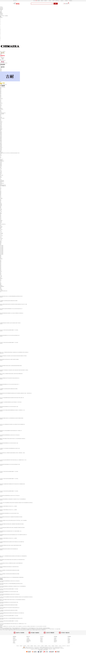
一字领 (1, 211)
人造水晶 (1, 229)
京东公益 (60, 645)
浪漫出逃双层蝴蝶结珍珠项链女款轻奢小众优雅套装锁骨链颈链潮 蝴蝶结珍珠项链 (11, 365)
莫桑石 (1, 227)
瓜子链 (1, 170)
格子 (0, 214)
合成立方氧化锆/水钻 (3, 224)
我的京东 (45, 0)
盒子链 (1, 171)
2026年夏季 (1, 253)
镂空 (0, 268)
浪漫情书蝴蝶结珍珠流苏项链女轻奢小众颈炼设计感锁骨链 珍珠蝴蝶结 (9, 359)
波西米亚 (1, 121)
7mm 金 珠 (37, 626)
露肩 (0, 260)
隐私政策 (56, 645)
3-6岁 (0, 236)
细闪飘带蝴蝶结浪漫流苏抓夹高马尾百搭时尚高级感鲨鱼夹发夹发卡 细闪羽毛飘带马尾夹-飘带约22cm (13, 534)
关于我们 (17, 645)
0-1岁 (0, 232)
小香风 (1, 124)
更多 (0, 89)
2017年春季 (1, 246)
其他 (0, 107)
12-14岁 (1, 240)
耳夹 (0, 99)
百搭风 (1, 150)
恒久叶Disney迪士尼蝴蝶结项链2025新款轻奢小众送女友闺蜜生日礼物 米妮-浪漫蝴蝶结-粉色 (12, 424)
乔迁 (0, 195)
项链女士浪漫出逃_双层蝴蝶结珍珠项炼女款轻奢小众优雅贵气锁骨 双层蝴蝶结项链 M (11, 373)
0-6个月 (1, 231)
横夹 (0, 174)
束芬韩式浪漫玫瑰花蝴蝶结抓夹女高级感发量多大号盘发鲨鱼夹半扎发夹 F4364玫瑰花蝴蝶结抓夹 (13, 586)
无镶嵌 (1, 117)
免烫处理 (1, 278)
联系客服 (24, 645)
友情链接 (42, 645)
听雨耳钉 (14, 626)
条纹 (0, 216)
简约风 (1, 131)
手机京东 (57, 0)
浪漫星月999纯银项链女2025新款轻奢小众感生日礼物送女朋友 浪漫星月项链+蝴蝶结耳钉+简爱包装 (13, 355)
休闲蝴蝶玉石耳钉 (5, 626)
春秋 (0, 256)
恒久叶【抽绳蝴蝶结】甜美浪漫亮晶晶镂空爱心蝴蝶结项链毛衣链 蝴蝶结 (9, 570)
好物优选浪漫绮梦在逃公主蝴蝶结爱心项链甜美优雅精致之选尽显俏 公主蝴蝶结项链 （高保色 (12, 452)
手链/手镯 (1, 98)
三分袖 (1, 275)
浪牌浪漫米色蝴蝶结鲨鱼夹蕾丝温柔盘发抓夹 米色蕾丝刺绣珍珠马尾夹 (9, 566)
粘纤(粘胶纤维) (2, 180)
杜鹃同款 (28, 626)
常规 (0, 269)
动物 (0, 218)
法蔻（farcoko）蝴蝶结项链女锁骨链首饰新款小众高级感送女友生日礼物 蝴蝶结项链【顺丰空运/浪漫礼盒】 (14, 352)
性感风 (1, 149)
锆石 (0, 223)
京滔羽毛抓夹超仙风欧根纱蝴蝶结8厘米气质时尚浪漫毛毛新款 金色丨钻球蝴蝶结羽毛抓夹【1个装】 (13, 623)
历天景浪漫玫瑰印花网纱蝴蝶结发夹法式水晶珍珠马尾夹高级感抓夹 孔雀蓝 (10, 464)
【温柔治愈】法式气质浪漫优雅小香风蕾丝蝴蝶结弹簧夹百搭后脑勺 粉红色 (10, 448)
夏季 (0, 255)
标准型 (1, 165)
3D (0, 259)
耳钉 (0, 94)
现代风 (1, 143)
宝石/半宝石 (1, 109)
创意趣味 (1, 220)
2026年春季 (1, 251)
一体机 (1, 10)
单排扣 (1, 271)
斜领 (0, 212)
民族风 (1, 126)
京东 (19, 3)
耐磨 (0, 284)
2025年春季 (1, 247)
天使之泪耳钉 (10, 626)
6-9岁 (0, 237)
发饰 (0, 100)
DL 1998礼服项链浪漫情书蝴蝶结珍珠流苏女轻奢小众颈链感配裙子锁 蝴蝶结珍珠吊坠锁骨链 (12, 527)
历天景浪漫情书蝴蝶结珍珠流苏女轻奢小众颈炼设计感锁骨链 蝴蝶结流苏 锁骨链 (10, 545)
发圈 (0, 93)
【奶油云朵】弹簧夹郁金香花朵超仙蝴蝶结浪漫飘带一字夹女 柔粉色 (9, 342)
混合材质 (1, 226)
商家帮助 (32, 645)
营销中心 (35, 645)
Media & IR (68, 645)
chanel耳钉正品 (24, 626)
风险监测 (53, 645)
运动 (0, 219)
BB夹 (0, 167)
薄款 (0, 270)
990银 (1, 182)
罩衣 (0, 106)
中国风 (1, 146)
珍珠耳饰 (3, 15)
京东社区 (49, 645)
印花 (0, 264)
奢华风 (1, 138)
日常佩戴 (1, 198)
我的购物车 (66, 3)
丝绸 (0, 243)
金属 (0, 287)
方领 (0, 210)
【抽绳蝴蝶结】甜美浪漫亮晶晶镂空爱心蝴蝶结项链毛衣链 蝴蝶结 (8, 300)
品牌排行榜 (1, 8)
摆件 (0, 92)
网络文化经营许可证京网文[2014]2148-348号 (46, 648)
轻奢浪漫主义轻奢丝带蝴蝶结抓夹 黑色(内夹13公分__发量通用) (8, 506)
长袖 (0, 277)
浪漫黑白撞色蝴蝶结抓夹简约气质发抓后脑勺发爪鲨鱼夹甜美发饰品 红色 (9, 607)
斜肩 (0, 262)
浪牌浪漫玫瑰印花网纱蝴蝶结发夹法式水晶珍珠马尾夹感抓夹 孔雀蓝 (9, 406)
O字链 (1, 166)
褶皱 (0, 261)
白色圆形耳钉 (20, 626)
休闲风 (1, 148)
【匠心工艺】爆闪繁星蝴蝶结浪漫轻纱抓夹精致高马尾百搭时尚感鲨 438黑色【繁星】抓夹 (12, 397)
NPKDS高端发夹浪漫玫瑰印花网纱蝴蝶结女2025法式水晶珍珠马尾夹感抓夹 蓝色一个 (11, 308)
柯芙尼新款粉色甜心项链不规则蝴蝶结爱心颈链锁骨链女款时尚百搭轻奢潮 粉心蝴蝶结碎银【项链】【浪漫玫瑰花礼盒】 (16, 393)
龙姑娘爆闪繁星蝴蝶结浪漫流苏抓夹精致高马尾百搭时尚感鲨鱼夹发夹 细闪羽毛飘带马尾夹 (12, 541)
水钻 (0, 116)
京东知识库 (1, 7)
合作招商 (28, 645)
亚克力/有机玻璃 (2, 118)
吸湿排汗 (1, 285)
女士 (0, 190)
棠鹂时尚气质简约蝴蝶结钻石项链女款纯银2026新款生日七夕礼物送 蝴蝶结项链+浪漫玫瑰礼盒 (12, 438)
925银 (1, 179)
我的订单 (42, 0)
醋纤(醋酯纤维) (2, 181)
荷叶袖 (1, 203)
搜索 (55, 3)
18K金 (1, 155)
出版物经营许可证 (37, 648)
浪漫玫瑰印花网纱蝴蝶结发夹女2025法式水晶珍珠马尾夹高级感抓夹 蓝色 (9, 335)
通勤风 (1, 140)
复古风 (1, 125)
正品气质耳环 (44, 626)
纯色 (0, 215)
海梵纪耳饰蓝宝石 (33, 626)
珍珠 (0, 119)
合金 (0, 187)
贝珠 (0, 110)
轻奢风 (1, 132)
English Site (64, 645)
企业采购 (53, 0)
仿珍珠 (1, 162)
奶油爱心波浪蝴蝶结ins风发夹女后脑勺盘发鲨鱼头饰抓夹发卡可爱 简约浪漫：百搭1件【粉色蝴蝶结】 (13, 520)
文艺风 (1, 142)
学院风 (1, 141)
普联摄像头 (1, 9)
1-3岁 (0, 234)
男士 (0, 189)
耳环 (0, 97)
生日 (0, 199)
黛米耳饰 (41, 626)
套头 (0, 272)
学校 (0, 202)
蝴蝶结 (1, 213)
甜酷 (0, 151)
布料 (0, 111)
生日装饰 (1, 103)
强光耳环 (1, 626)
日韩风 (1, 135)
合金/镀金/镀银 (2, 113)
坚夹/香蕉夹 (1, 175)
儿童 (0, 188)
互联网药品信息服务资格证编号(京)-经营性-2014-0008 (47, 647)
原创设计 (1, 147)
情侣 (0, 191)
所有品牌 (1, 17)
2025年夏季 (1, 248)
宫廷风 (1, 123)
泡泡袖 (1, 205)
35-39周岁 (1, 238)
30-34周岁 (1, 235)
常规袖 (1, 204)
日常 (0, 196)
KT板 (0, 105)
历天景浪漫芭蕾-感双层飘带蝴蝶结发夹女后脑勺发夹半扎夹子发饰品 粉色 (9, 495)
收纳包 (1, 11)
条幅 (0, 91)
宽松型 (1, 163)
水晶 (0, 115)
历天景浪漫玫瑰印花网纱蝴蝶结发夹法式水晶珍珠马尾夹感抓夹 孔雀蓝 (9, 513)
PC (0, 156)
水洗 (0, 280)
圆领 (0, 207)
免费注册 (38, 0)
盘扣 (0, 263)
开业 (0, 197)
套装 (0, 102)
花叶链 (1, 173)
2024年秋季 (1, 252)
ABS (0, 154)
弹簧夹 (1, 172)
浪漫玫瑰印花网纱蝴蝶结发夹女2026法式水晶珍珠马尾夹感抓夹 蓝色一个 (9, 384)
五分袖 (1, 276)
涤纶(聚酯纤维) (2, 183)
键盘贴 (1, 12)
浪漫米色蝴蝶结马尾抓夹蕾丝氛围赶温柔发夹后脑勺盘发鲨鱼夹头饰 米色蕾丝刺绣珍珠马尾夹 (12, 559)
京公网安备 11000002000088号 (28, 647)
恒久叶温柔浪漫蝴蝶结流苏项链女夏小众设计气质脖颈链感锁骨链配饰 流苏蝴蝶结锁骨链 (11, 577)
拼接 (0, 267)
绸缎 (0, 157)
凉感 (0, 283)
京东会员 (50, 0)
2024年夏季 (1, 245)
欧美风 (1, 134)
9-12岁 (1, 239)
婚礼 (0, 194)
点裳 (16, 626)
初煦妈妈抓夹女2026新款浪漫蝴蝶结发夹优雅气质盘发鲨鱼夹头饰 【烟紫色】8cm (11, 430)
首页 (0, 15)
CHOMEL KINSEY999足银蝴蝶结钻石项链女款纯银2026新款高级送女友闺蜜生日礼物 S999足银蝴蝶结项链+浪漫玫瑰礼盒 (16, 502)
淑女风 (1, 139)
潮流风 (1, 133)
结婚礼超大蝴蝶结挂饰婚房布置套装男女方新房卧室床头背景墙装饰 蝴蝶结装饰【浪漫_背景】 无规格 (13, 304)
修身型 (1, 164)
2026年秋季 (1, 254)
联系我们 (21, 645)
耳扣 (0, 101)
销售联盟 (46, 645)
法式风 (1, 122)
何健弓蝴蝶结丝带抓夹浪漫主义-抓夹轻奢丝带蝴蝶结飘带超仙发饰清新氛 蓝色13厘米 (11, 296)
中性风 (1, 127)
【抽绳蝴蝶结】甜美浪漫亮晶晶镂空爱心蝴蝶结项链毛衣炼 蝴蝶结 (8, 388)
